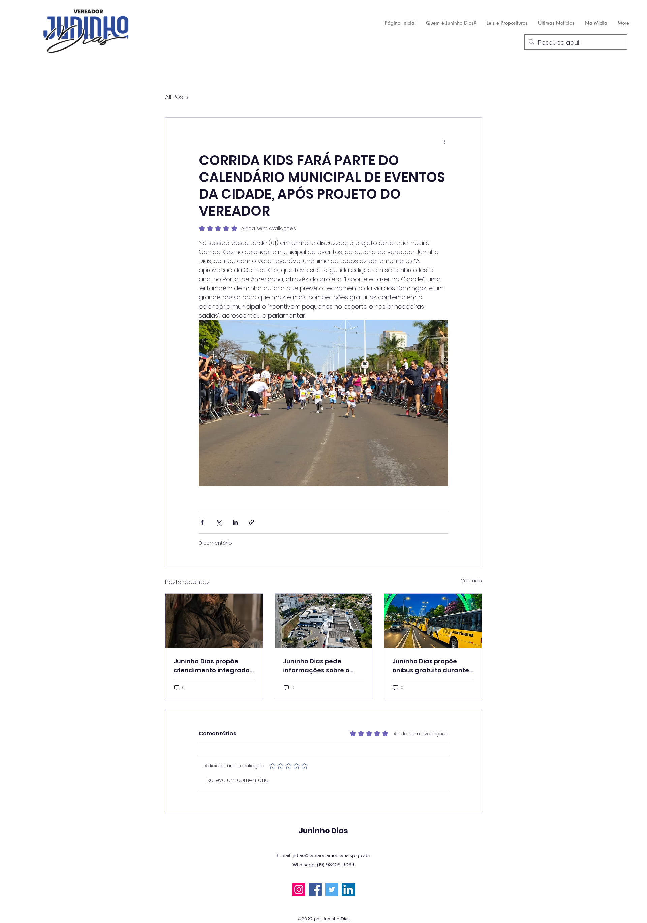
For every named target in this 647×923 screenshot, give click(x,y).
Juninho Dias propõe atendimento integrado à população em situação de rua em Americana (212, 666)
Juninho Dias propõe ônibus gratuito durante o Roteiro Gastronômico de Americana (430, 666)
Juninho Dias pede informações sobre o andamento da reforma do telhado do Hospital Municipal (321, 666)
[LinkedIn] (348, 889)
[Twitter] (331, 889)
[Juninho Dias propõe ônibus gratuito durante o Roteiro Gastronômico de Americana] (433, 621)
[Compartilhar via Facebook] (202, 522)
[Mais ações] (444, 142)
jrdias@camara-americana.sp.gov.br (331, 855)
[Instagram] (298, 889)
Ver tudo (471, 580)
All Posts (176, 97)
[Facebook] (315, 889)
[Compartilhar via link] (251, 522)
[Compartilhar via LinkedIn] (235, 522)
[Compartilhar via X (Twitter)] (218, 522)
